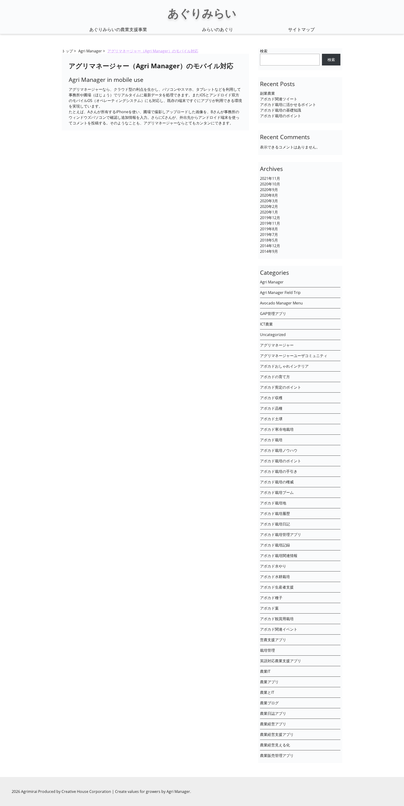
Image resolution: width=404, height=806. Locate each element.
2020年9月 (269, 189)
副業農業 (267, 93)
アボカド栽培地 (273, 503)
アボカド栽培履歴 (275, 513)
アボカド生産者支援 (277, 587)
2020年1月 (269, 212)
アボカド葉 (269, 608)
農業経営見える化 (275, 745)
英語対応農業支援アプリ (280, 660)
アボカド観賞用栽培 (277, 618)
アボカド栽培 (271, 439)
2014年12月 (270, 245)
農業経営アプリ (273, 723)
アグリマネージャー (277, 345)
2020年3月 (269, 200)
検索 (263, 51)
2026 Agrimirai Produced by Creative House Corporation (62, 791)
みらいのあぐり (217, 29)
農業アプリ (269, 681)
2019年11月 (270, 223)
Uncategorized (273, 334)
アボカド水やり (273, 566)
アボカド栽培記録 (275, 545)
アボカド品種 (271, 408)
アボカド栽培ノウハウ (278, 450)
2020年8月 (269, 195)
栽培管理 (267, 650)
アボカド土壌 (271, 418)
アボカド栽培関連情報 (278, 555)
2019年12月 (270, 217)
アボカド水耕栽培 (275, 576)
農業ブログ (269, 702)
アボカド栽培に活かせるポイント (288, 104)
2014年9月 (269, 251)
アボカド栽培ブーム (277, 492)
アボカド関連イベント (278, 629)
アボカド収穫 (271, 397)
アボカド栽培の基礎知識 (280, 110)
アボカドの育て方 (275, 376)
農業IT (265, 671)
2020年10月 (270, 184)
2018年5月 (269, 240)
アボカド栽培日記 (275, 524)
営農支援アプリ (273, 639)
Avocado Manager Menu (281, 303)
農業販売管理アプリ (277, 755)
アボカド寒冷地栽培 (277, 429)
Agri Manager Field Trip (280, 292)
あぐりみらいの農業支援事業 (118, 29)
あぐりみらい (202, 13)
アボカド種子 (271, 597)
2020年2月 (269, 206)
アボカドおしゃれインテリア (284, 366)
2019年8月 (269, 228)
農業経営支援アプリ (277, 734)
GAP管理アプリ (273, 313)
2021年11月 (270, 178)
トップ (67, 51)
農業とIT (267, 692)
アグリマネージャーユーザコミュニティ (293, 355)
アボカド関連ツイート (278, 98)
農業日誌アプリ (273, 713)
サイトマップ (301, 29)
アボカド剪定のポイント (280, 387)
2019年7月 (269, 234)
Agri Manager (90, 51)
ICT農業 (266, 324)
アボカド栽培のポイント (280, 115)
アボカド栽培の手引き (278, 471)
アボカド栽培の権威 (277, 481)
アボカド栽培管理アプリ (280, 534)
